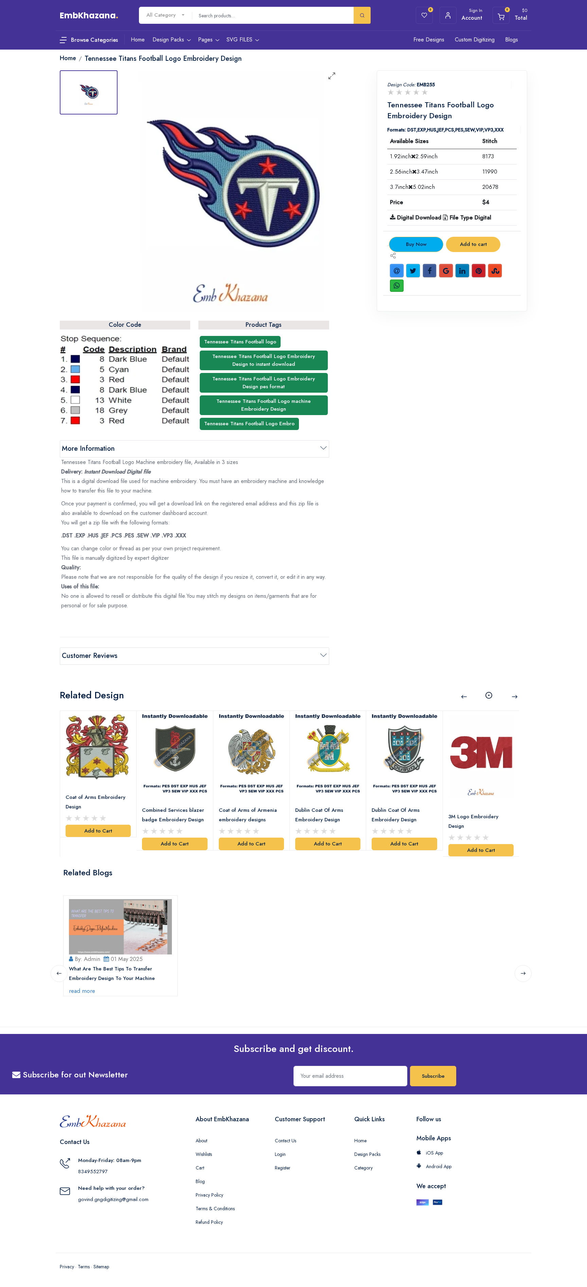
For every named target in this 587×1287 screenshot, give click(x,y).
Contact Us (285, 1140)
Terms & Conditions (215, 1208)
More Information (88, 448)
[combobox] (165, 15)
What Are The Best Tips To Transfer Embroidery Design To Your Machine (112, 973)
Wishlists (204, 1154)
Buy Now (416, 244)
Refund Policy (209, 1222)
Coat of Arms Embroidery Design (95, 801)
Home (360, 1140)
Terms (84, 1266)
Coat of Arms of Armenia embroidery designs (248, 814)
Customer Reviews (90, 656)
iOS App (434, 1152)
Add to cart (473, 244)
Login (280, 1154)
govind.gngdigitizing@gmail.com (113, 1199)
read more (82, 991)
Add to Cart (98, 831)
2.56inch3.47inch (414, 171)
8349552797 (93, 1171)
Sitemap (101, 1266)
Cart (200, 1167)
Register (282, 1167)
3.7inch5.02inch (412, 187)
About (201, 1140)
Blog (200, 1181)
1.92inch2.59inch (414, 156)
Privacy (67, 1266)
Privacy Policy (209, 1195)
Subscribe (433, 1076)
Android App (438, 1166)
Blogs (511, 39)
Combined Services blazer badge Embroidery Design (173, 814)
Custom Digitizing (475, 39)
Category (363, 1167)
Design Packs (367, 1154)
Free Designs (428, 39)
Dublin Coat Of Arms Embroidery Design (319, 814)
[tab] (89, 92)
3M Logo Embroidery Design (473, 821)
